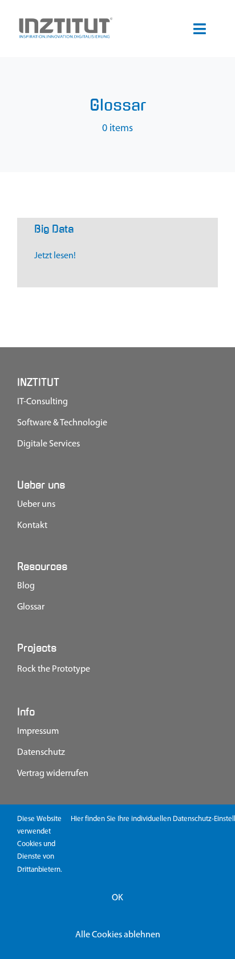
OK (117, 898)
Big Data (54, 229)
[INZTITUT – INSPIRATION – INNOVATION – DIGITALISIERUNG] (65, 21)
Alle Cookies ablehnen (117, 935)
